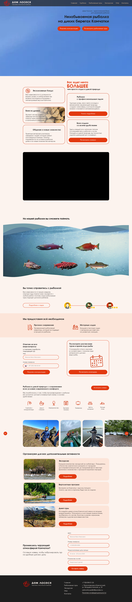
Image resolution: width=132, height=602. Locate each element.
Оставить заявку (77, 568)
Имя (24, 353)
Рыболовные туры (95, 3)
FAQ (117, 3)
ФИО (69, 533)
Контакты (125, 3)
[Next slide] (126, 433)
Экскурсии (109, 3)
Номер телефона (28, 362)
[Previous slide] (5, 433)
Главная (74, 3)
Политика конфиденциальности (94, 593)
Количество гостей (74, 558)
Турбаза (83, 3)
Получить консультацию (36, 372)
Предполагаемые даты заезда (78, 550)
